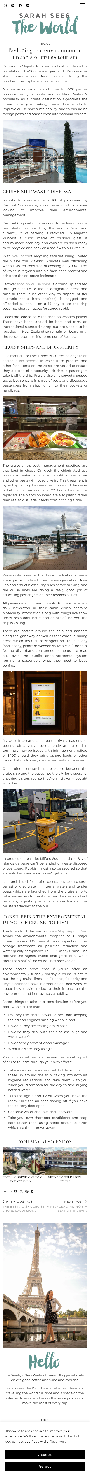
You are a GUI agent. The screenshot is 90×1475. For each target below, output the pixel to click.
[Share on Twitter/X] (21, 1191)
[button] (84, 6)
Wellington (21, 256)
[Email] (28, 5)
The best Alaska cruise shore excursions (24, 1206)
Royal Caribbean (16, 984)
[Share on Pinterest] (27, 1191)
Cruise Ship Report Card (66, 931)
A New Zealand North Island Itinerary (67, 1206)
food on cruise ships (33, 284)
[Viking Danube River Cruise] (66, 1161)
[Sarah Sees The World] (45, 25)
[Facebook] (20, 5)
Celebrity (72, 979)
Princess (56, 979)
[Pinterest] (12, 5)
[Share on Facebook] (16, 1191)
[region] (45, 1448)
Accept (45, 1455)
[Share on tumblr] (32, 1191)
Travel (45, 43)
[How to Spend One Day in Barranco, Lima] (24, 1161)
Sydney (69, 336)
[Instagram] (5, 5)
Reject (45, 1466)
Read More (58, 1441)
